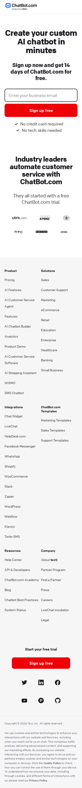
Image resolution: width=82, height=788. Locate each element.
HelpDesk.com (15, 436)
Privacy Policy (38, 780)
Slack (9, 486)
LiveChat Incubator (55, 610)
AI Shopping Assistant (20, 373)
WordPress (12, 506)
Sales (45, 280)
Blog (8, 590)
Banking (47, 360)
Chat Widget (14, 416)
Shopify (10, 466)
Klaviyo (10, 526)
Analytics (11, 336)
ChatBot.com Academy (22, 580)
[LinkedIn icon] (41, 683)
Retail (45, 320)
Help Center (13, 560)
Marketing (48, 300)
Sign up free (41, 110)
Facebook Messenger (20, 446)
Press (45, 590)
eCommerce (50, 310)
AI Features (13, 290)
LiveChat (11, 426)
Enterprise (48, 340)
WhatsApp (12, 456)
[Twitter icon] (24, 683)
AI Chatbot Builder (18, 326)
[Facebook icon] (58, 683)
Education (48, 330)
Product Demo (15, 346)
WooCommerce (16, 476)
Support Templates (55, 440)
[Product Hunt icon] (41, 701)
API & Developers (17, 570)
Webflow (11, 516)
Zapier (9, 496)
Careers (47, 600)
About (49, 560)
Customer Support (54, 290)
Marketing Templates (56, 420)
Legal (45, 620)
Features (11, 316)
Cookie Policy (52, 763)
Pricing (10, 280)
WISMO (10, 383)
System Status (15, 610)
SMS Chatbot (14, 393)
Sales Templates (53, 430)
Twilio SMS (12, 536)
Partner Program (53, 570)
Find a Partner (51, 580)
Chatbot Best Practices (21, 600)
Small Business (52, 370)
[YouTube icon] (24, 701)
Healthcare (49, 350)
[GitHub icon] (58, 701)
